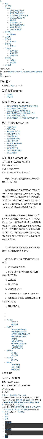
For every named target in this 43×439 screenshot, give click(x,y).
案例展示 (8, 32)
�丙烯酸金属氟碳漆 (17, 25)
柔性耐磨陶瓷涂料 (13, 131)
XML (24, 395)
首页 (6, 3)
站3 (19, 409)
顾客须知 (13, 62)
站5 (25, 409)
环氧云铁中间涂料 (13, 134)
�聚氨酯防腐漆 (15, 27)
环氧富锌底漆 (12, 152)
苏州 (27, 407)
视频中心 (8, 43)
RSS (19, 395)
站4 (22, 409)
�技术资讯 (14, 55)
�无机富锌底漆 (15, 29)
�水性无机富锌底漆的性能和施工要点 (21, 113)
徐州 (20, 407)
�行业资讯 (14, 53)
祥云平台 (5, 411)
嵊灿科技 (21, 411)
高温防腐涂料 (12, 127)
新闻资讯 (8, 48)
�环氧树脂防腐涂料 (17, 10)
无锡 (16, 407)
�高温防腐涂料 (26, 71)
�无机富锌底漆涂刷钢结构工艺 (18, 110)
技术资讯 (8, 36)
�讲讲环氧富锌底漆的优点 (17, 115)
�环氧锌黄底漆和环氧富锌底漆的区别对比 (22, 118)
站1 (13, 409)
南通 (31, 407)
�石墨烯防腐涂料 (14, 71)
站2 (16, 409)
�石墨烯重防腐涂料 (17, 13)
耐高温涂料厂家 (12, 148)
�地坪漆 (13, 20)
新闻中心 (10, 362)
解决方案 (8, 39)
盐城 (5, 409)
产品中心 (8, 8)
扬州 (9, 409)
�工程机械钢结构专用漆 (19, 15)
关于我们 (8, 6)
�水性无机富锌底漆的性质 (17, 108)
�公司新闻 (14, 51)
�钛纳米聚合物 (15, 22)
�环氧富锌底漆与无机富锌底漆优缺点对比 (22, 106)
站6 (28, 409)
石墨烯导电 (11, 129)
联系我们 (8, 58)
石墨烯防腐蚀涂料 (13, 138)
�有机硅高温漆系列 (17, 18)
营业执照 (14, 324)
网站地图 (13, 395)
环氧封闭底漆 (12, 145)
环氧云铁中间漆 (12, 141)
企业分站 (5, 395)
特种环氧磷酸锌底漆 (14, 150)
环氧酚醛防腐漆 (12, 136)
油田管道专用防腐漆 (14, 143)
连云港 (36, 407)
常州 (23, 407)
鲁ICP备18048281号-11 (25, 400)
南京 (12, 407)
